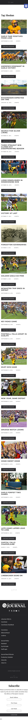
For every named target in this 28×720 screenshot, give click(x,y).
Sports (18, 41)
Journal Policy (5, 641)
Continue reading (8, 46)
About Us (3, 663)
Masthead (4, 643)
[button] (26, 6)
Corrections (4, 630)
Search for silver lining (10, 132)
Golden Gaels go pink (12, 276)
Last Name (14, 708)
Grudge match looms (12, 430)
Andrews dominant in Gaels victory (12, 67)
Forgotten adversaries (13, 245)
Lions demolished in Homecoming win (12, 181)
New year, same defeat (13, 398)
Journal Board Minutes (7, 654)
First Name (14, 703)
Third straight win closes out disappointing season (12, 147)
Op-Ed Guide (4, 646)
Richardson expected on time (12, 98)
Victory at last (9, 213)
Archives (3, 635)
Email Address (14, 697)
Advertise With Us (6, 619)
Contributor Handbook (7, 625)
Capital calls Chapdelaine (8, 543)
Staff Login (4, 649)
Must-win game (9, 367)
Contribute (4, 622)
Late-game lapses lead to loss (13, 529)
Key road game (9, 321)
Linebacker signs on (12, 576)
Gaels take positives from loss (12, 37)
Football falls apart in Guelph (14, 335)
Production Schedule (7, 657)
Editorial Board (5, 633)
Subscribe (4, 660)
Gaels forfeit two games (11, 493)
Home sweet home (10, 461)
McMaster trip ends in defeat (13, 289)
